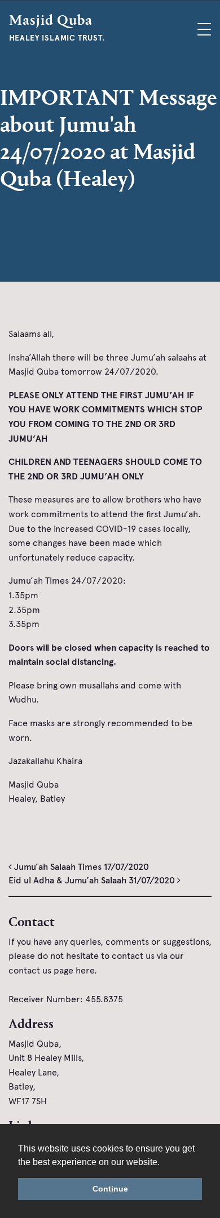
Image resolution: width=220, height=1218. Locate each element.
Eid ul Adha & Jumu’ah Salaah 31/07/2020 (92, 880)
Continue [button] (110, 1188)
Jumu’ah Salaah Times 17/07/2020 (80, 866)
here (85, 970)
